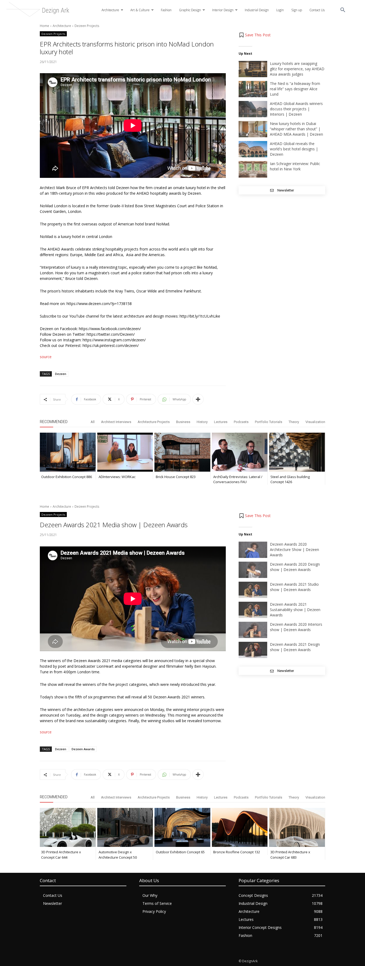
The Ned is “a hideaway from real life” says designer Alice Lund (295, 89)
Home (44, 26)
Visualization (315, 422)
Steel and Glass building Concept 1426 (290, 479)
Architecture (62, 26)
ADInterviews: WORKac (117, 476)
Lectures (220, 422)
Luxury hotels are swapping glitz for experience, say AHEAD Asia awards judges (297, 69)
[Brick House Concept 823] (182, 452)
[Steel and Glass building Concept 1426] (297, 452)
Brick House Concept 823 (176, 476)
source (46, 356)
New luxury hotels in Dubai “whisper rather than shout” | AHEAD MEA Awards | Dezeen (296, 129)
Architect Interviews (116, 422)
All (93, 422)
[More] (198, 399)
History (202, 422)
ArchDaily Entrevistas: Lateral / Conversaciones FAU (237, 479)
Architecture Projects (154, 422)
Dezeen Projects (87, 26)
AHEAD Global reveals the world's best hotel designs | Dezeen (294, 149)
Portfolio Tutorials (268, 422)
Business (183, 422)
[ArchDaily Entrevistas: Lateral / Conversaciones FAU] (240, 452)
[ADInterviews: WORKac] (125, 452)
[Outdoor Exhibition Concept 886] (68, 452)
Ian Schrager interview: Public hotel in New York (295, 166)
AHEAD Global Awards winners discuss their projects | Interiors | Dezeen (296, 109)
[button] (342, 10)
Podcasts (241, 422)
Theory (294, 422)
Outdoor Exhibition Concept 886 (66, 476)
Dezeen (60, 374)
